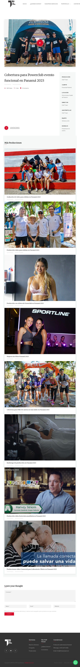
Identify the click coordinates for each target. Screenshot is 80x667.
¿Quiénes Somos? (35, 4)
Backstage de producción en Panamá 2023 (21, 463)
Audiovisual (7, 84)
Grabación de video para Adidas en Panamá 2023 (24, 197)
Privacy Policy (58, 662)
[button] (75, 662)
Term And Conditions (70, 662)
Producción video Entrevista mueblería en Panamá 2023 (26, 516)
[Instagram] (15, 651)
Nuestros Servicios (51, 4)
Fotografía (31, 648)
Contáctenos (15, 127)
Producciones (17, 84)
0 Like (17, 88)
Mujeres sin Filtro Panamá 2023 (18, 356)
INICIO (25, 4)
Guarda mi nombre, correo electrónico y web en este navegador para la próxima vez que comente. (31, 611)
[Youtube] (11, 651)
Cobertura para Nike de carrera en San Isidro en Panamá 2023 (28, 410)
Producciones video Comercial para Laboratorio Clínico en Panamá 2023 (32, 569)
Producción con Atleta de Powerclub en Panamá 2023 (25, 303)
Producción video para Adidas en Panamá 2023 (23, 250)
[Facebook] (6, 651)
